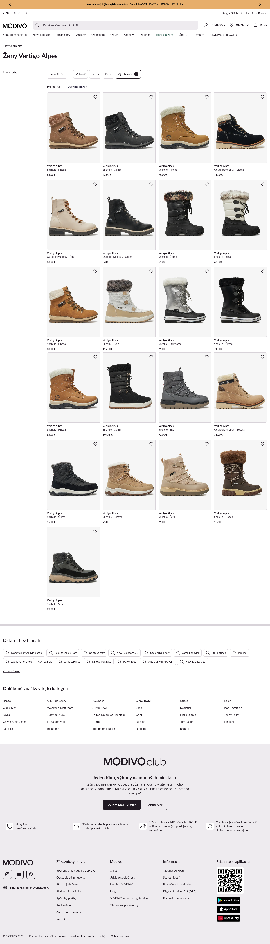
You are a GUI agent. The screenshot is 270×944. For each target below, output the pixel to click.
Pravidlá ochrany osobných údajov (88, 936)
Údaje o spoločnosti (122, 877)
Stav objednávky (67, 884)
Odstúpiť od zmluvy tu (70, 877)
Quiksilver (9, 707)
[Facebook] (30, 874)
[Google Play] (228, 900)
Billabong (53, 728)
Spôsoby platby (66, 898)
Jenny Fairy (231, 714)
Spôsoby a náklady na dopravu (76, 870)
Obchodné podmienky (124, 905)
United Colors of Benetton (108, 714)
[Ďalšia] (259, 4)
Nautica (8, 728)
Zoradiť (54, 74)
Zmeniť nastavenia (55, 936)
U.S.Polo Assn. (56, 700)
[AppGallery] (228, 918)
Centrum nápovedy (68, 912)
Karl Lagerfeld (233, 707)
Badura (184, 728)
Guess (184, 700)
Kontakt (61, 919)
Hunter (96, 721)
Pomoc (262, 13)
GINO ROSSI (144, 700)
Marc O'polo (188, 714)
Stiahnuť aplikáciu (242, 13)
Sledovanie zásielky (68, 891)
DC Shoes (97, 700)
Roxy (227, 700)
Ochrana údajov (120, 936)
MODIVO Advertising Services (129, 898)
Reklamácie (63, 905)
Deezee (140, 721)
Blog (225, 13)
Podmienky (35, 936)
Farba (95, 74)
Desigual (185, 707)
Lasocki (229, 721)
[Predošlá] (10, 4)
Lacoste (141, 728)
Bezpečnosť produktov (177, 884)
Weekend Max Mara (60, 707)
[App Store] (228, 909)
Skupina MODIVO (121, 884)
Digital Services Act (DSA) (179, 891)
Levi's (6, 714)
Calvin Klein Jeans (14, 721)
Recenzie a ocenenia (176, 898)
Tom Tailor (186, 721)
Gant (139, 714)
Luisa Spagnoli (56, 721)
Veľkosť (80, 74)
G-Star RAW (99, 707)
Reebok (7, 700)
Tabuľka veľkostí (173, 870)
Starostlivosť (171, 877)
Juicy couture (56, 714)
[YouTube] (19, 874)
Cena (108, 74)
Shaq (139, 707)
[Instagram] (7, 874)
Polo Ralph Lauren (103, 728)
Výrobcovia (127, 74)
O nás (113, 870)
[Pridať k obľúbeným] (95, 96)
